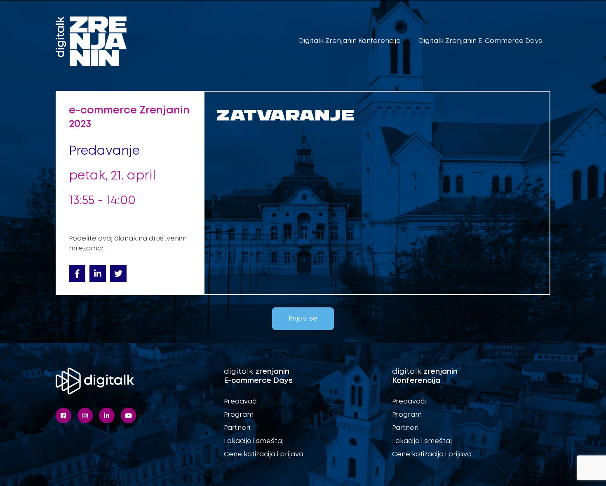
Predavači (241, 402)
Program (239, 415)
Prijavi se (303, 319)
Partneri (237, 428)
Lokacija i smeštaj (254, 441)
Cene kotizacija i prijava (263, 454)
